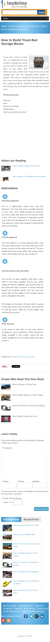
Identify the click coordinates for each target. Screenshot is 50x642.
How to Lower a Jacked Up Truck (26, 525)
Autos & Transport (16, 26)
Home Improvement (11, 611)
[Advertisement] (25, 49)
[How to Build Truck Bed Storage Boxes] (39, 62)
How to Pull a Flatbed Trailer (24, 535)
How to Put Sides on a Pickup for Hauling (29, 406)
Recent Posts (31, 519)
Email (21, 481)
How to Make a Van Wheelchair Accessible (29, 176)
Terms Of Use (29, 608)
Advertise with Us (25, 606)
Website (35, 481)
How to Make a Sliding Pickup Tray (26, 166)
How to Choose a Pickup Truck (25, 384)
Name (6, 481)
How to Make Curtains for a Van (25, 416)
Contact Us (8, 608)
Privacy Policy (43, 608)
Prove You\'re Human (12, 498)
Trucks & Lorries (32, 26)
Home (3, 26)
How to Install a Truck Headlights (26, 572)
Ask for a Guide (9, 606)
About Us (39, 606)
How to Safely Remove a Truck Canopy (28, 395)
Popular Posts (11, 519)
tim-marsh (14, 357)
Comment (7, 448)
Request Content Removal (33, 611)
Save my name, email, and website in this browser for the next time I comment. (25, 492)
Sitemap (18, 608)
